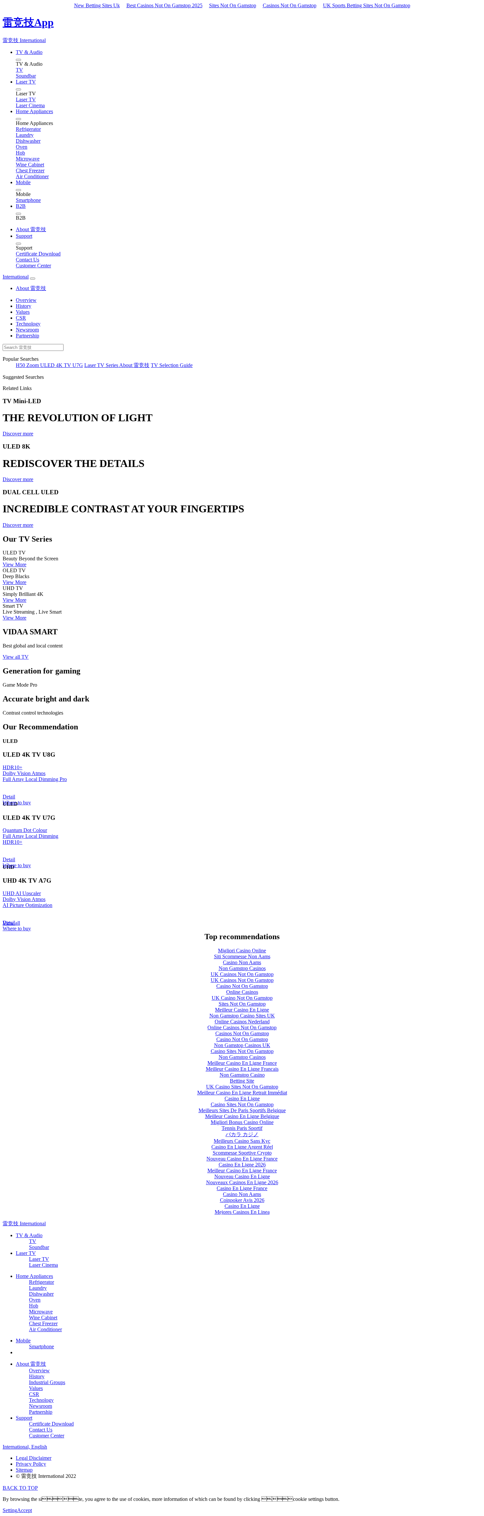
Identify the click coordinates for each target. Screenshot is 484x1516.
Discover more (18, 433)
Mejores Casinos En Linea (242, 1212)
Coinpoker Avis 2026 (242, 1200)
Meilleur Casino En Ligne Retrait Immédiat (242, 1092)
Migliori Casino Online (242, 950)
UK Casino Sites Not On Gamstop (242, 1086)
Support (24, 236)
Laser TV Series (101, 365)
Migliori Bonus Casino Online (242, 1122)
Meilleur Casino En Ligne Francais (242, 1069)
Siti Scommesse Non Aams (242, 956)
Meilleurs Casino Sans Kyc (242, 1141)
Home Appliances (34, 111)
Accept (24, 1510)
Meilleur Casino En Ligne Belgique (242, 1116)
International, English (25, 1447)
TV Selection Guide (172, 365)
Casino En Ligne (242, 1098)
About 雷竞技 (31, 229)
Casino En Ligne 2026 (242, 1164)
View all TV (16, 657)
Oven (34, 1300)
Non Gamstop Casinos (242, 968)
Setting (10, 1510)
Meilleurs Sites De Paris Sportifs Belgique (242, 1110)
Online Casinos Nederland (242, 1021)
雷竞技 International (24, 40)
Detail (9, 796)
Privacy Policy (31, 1464)
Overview (26, 300)
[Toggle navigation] (32, 279)
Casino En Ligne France (242, 1188)
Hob (33, 1305)
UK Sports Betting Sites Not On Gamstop (366, 5)
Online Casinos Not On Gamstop (242, 1027)
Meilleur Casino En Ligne (242, 1010)
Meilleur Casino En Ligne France (242, 1063)
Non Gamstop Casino (242, 1075)
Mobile (23, 182)
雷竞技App (28, 22)
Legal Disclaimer (33, 1458)
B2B (21, 206)
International (16, 277)
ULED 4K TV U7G (61, 365)
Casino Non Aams (242, 962)
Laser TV (26, 82)
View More (14, 564)
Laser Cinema (43, 1265)
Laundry (38, 1288)
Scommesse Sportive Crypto (242, 1153)
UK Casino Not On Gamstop (242, 998)
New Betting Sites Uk (97, 5)
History (23, 306)
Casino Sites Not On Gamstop (242, 1051)
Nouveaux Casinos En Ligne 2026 (242, 1182)
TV (32, 1241)
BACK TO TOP (20, 1488)
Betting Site (242, 1081)
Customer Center (46, 1435)
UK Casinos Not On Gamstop (242, 974)
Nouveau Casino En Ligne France (242, 1158)
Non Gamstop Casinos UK (242, 1045)
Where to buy (17, 802)
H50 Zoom (28, 365)
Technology (28, 324)
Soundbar (39, 1247)
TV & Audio (29, 52)
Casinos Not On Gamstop (289, 5)
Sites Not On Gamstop (232, 5)
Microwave (41, 1311)
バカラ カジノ (242, 1134)
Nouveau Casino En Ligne (242, 1176)
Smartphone (41, 1346)
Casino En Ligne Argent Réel (242, 1147)
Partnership (27, 335)
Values (23, 312)
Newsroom (27, 329)
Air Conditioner (45, 1329)
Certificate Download (51, 1424)
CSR (21, 318)
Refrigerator (41, 1282)
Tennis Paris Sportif (242, 1128)
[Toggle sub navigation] (18, 60)
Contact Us (40, 1429)
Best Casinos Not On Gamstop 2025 (164, 5)
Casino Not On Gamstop (242, 986)
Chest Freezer (43, 1323)
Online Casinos (242, 992)
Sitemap (24, 1470)
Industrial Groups (47, 1382)
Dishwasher (41, 1294)
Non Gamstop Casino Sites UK (242, 1015)
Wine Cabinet (43, 1317)
